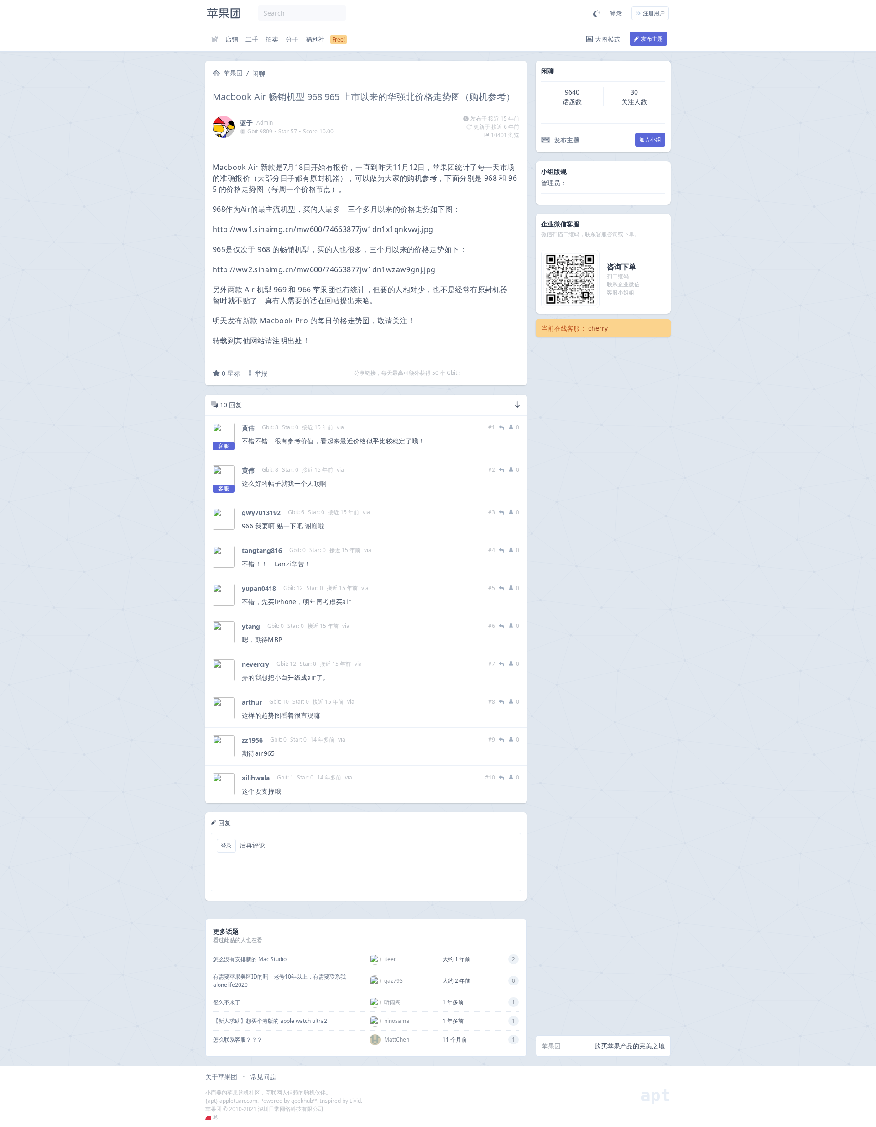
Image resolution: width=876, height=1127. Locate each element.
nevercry (255, 664)
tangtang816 (262, 550)
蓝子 (246, 122)
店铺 (231, 39)
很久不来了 (226, 1002)
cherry (598, 328)
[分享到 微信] (491, 373)
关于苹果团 (221, 1076)
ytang (251, 626)
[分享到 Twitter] (468, 373)
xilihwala (256, 778)
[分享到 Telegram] (479, 373)
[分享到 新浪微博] (503, 373)
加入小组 (650, 139)
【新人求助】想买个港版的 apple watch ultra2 (270, 1021)
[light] (596, 13)
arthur (252, 702)
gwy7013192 (261, 512)
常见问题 (263, 1076)
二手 (251, 39)
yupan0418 (259, 588)
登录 (616, 13)
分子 (292, 39)
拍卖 (272, 39)
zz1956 (252, 740)
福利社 (315, 39)
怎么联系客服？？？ (237, 1039)
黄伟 (248, 427)
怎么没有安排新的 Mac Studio (250, 959)
